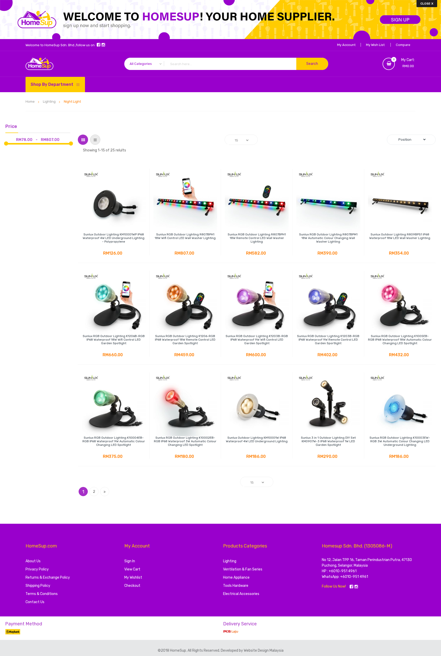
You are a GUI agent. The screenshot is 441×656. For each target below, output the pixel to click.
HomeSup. (179, 650)
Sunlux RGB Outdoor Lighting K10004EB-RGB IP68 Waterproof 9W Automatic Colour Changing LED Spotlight (113, 441)
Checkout (132, 585)
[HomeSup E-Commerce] (39, 64)
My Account (346, 45)
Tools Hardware (235, 585)
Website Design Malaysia (264, 650)
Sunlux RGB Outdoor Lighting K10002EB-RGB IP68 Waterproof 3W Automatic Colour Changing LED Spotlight (185, 441)
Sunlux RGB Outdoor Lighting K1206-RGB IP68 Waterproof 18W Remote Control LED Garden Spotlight (185, 339)
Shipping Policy (38, 585)
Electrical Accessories (241, 594)
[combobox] (226, 64)
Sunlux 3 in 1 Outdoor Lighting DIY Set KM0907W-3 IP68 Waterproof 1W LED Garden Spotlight (328, 441)
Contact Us (35, 602)
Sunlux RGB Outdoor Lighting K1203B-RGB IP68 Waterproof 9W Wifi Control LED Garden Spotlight (257, 339)
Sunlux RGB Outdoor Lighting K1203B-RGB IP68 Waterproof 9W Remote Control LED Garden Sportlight (328, 339)
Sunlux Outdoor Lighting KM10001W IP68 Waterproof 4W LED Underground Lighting (257, 439)
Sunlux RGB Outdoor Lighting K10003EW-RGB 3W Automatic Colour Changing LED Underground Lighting (400, 441)
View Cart (132, 569)
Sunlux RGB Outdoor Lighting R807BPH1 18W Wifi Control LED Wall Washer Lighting (185, 236)
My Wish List (375, 45)
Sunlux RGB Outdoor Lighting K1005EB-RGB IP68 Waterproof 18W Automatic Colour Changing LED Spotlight (400, 339)
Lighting (49, 101)
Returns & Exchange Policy (48, 577)
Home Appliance (236, 577)
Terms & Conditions (42, 594)
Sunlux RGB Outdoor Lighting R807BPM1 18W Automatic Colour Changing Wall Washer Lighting (328, 238)
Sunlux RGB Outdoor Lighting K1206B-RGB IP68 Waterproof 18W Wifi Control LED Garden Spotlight (114, 339)
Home (30, 101)
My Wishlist (133, 577)
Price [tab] (11, 126)
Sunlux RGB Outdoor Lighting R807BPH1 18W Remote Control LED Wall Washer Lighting (257, 238)
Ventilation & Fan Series (242, 569)
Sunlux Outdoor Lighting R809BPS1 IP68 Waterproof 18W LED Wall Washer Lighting (399, 236)
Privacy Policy (37, 569)
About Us (33, 561)
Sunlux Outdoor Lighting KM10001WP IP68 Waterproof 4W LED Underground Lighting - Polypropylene (113, 238)
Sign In (129, 561)
